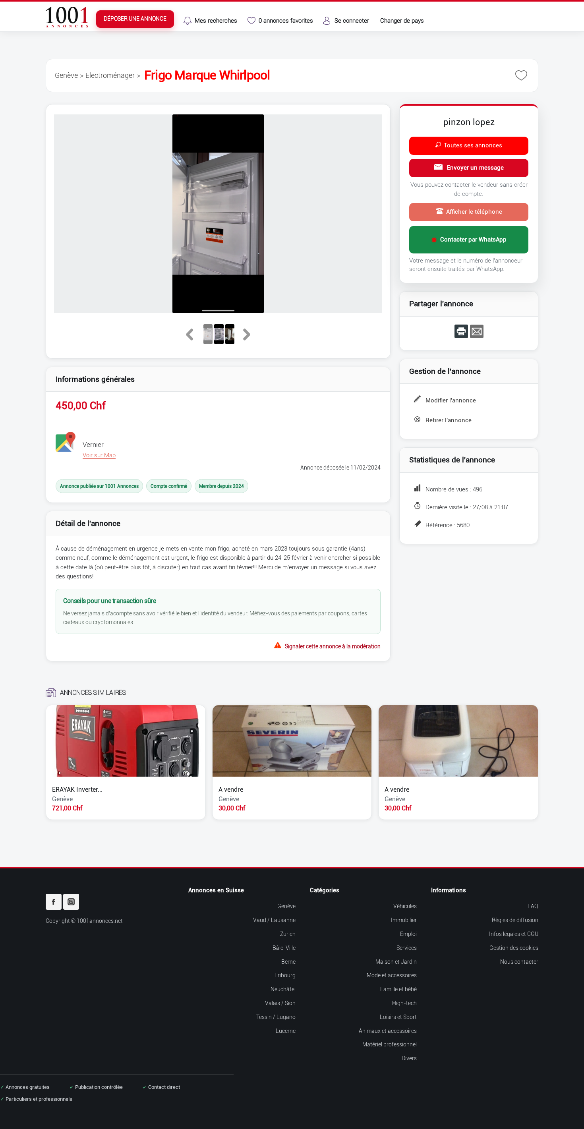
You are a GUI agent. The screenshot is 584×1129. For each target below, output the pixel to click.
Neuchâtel (283, 989)
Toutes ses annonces (473, 145)
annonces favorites (286, 20)
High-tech (404, 1003)
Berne (288, 962)
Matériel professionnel (389, 1044)
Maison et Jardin (396, 962)
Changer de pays (402, 20)
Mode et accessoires (392, 975)
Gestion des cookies (513, 948)
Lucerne (286, 1031)
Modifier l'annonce (450, 400)
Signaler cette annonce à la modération (333, 645)
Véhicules (405, 906)
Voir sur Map (99, 455)
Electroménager (110, 75)
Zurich (288, 934)
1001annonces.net (100, 921)
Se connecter (352, 20)
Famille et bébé (398, 989)
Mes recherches (216, 20)
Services (406, 948)
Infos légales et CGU (513, 934)
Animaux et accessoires (388, 1031)
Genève (66, 75)
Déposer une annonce (135, 18)
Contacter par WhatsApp (469, 239)
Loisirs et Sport (398, 1017)
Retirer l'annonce (448, 420)
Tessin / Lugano (276, 1017)
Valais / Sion (280, 1003)
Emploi (408, 934)
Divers (409, 1058)
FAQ (533, 906)
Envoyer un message (474, 167)
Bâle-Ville (284, 948)
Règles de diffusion (515, 920)
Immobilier (404, 920)
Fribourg (285, 975)
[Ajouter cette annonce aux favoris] (521, 75)
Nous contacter (519, 962)
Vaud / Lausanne (274, 920)
